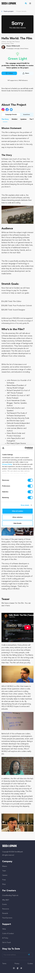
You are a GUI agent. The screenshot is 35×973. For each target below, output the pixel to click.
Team (4, 871)
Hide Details (17, 523)
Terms (4, 963)
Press (4, 880)
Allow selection (17, 517)
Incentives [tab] (26, 114)
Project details (21, 11)
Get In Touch (6, 942)
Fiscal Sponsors (7, 918)
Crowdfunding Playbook (10, 895)
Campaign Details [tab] (11, 114)
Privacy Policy (7, 464)
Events (4, 904)
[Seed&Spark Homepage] (8, 3)
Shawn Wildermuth (13, 46)
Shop (4, 884)
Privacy (17, 963)
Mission (4, 866)
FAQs (4, 929)
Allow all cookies (17, 511)
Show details (25, 505)
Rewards (5, 913)
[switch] (30, 485)
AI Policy (5, 938)
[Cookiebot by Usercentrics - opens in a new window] (25, 448)
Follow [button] (10, 73)
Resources (5, 909)
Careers (4, 875)
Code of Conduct (8, 933)
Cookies (30, 963)
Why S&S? (5, 900)
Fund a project (8, 11)
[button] (26, 3)
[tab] (5, 119)
